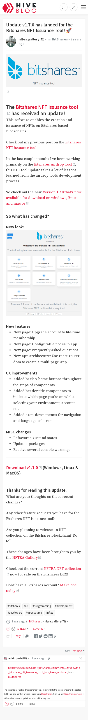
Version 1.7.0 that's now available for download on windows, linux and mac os (43, 198)
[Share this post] (55, 636)
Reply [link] (17, 636)
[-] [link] (81, 658)
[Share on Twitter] (41, 636)
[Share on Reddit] (46, 636)
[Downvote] (14, 629)
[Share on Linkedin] (51, 636)
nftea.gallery (31, 39)
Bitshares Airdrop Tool (53, 164)
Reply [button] (32, 703)
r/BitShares (14, 676)
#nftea (49, 613)
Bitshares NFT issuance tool (47, 107)
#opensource (34, 613)
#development (63, 606)
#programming (41, 606)
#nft (26, 606)
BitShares (60, 39)
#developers (14, 613)
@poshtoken (46, 694)
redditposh (17, 658)
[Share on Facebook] (36, 636)
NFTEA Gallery (25, 557)
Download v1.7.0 (22, 467)
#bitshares (13, 606)
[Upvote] (9, 629)
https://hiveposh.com (72, 694)
